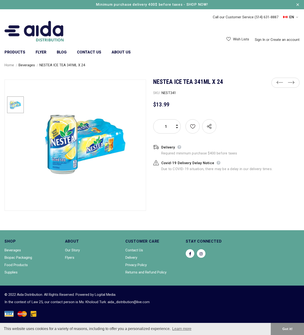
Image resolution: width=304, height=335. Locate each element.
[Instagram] (201, 253)
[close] (297, 4)
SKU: (157, 93)
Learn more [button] (181, 329)
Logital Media (105, 294)
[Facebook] (190, 253)
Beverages (27, 65)
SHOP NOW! (197, 4)
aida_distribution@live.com (129, 302)
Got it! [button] (287, 329)
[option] (85, 142)
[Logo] (34, 32)
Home (9, 65)
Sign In (260, 40)
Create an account (285, 40)
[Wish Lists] (192, 126)
